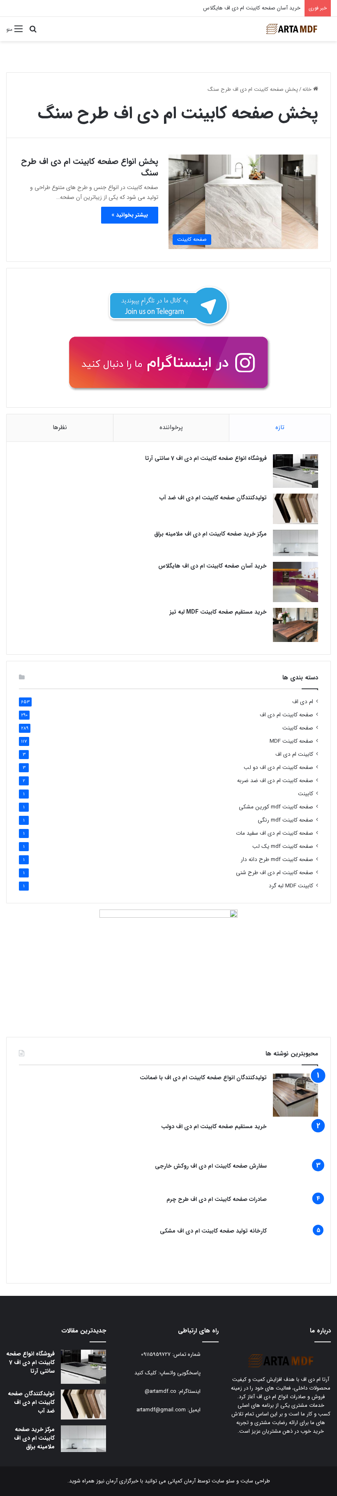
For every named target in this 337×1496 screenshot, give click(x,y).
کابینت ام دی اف (294, 754)
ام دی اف (302, 701)
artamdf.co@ (160, 1391)
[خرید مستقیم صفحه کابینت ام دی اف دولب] (295, 1139)
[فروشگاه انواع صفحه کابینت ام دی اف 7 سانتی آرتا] (295, 471)
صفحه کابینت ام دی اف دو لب (278, 767)
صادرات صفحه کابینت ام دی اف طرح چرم (216, 1199)
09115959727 (156, 1355)
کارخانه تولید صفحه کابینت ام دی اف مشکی (213, 1230)
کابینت (305, 794)
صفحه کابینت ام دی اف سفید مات (274, 833)
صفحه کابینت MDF (291, 741)
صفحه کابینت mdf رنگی (285, 820)
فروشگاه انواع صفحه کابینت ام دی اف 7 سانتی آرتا (206, 458)
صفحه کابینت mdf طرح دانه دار (277, 859)
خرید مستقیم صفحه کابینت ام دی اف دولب (214, 1126)
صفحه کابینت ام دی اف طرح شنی (274, 872)
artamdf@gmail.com (161, 1410)
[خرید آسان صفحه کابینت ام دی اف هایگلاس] (295, 582)
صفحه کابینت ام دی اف (286, 715)
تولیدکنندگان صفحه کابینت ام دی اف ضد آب (213, 497)
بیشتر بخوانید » (129, 214)
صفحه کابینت (297, 728)
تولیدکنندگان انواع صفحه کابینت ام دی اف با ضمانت (203, 1077)
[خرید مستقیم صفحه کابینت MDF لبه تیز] (295, 625)
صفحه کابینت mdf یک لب (282, 846)
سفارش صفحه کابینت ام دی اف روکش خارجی (211, 1165)
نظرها (60, 427)
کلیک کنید (145, 1373)
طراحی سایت (255, 1481)
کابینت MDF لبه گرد (291, 886)
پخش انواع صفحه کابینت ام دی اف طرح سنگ (89, 167)
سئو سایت (223, 1481)
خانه (307, 89)
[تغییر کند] (292, 29)
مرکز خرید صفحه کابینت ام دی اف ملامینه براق (210, 533)
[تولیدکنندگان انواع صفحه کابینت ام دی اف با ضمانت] (295, 1095)
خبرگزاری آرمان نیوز (117, 1481)
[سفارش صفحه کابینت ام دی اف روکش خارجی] (295, 1175)
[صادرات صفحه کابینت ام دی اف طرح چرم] (295, 1208)
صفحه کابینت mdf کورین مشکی (276, 807)
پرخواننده (171, 427)
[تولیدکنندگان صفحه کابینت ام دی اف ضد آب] (295, 509)
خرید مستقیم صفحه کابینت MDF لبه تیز (218, 611)
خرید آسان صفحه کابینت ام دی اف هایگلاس (212, 565)
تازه (279, 427)
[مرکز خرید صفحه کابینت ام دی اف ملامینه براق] (295, 543)
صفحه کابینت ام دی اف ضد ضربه (275, 780)
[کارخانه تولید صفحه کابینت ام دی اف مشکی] (295, 1249)
